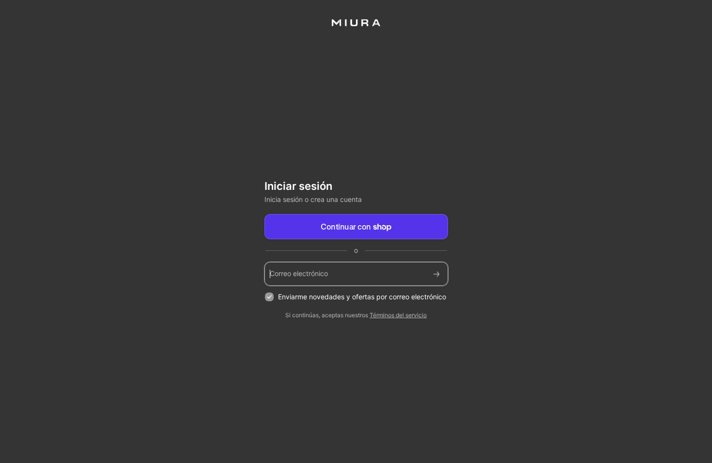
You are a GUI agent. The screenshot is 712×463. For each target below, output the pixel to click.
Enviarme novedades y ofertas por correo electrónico (362, 297)
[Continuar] (436, 273)
